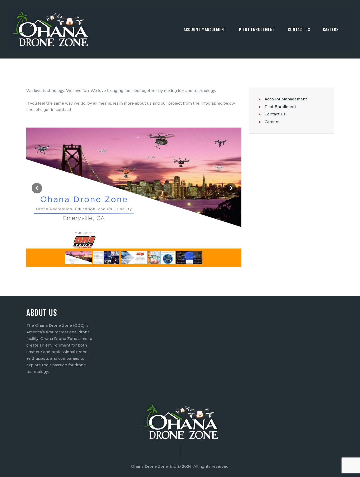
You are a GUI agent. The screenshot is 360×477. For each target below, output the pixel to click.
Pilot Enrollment (280, 106)
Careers (272, 121)
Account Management (286, 99)
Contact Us (275, 114)
